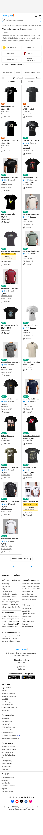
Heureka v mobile (7, 721)
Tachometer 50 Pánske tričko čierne (10, 141)
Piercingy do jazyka (8, 599)
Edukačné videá (6, 766)
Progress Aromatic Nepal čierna (10, 251)
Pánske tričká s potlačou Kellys (11, 616)
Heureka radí (5, 724)
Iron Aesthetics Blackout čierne (10, 177)
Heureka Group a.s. (25, 807)
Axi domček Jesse (28, 594)
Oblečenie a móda (27, 627)
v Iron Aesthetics (6, 185)
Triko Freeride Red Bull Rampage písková (32, 362)
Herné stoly (5, 584)
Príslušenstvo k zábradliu (9, 594)
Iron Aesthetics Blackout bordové (10, 288)
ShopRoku (5, 780)
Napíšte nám (21, 662)
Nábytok (25, 624)
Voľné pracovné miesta (9, 696)
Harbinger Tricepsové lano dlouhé (31, 584)
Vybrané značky (8, 613)
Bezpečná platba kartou (9, 736)
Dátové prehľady (7, 761)
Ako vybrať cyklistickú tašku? (11, 636)
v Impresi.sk (26, 148)
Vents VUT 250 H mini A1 (30, 597)
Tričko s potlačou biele (30, 325)
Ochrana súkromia (7, 733)
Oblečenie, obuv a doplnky (16, 25)
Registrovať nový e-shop (9, 749)
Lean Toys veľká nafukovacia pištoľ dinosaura (31, 586)
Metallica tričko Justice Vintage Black (32, 467)
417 (32, 566)
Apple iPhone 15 (27, 609)
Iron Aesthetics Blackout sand (32, 214)
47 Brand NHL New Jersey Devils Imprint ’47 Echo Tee (32, 436)
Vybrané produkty (29, 580)
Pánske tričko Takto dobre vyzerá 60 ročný (10, 467)
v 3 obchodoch (27, 185)
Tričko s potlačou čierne (31, 141)
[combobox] (21, 20)
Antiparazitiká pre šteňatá (10, 605)
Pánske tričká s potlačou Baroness (11, 619)
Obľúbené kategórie (9, 580)
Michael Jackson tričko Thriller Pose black (32, 177)
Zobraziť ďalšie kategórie (12, 64)
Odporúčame (27, 605)
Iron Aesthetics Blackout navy (32, 399)
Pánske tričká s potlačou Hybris (11, 627)
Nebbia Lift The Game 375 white (32, 502)
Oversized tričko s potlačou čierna (10, 399)
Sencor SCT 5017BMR (29, 599)
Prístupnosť (5, 710)
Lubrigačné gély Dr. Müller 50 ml (11, 607)
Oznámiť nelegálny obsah (9, 707)
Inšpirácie (5, 789)
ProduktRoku (6, 783)
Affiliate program (7, 763)
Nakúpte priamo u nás (8, 727)
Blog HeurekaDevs (7, 705)
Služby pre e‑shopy (7, 752)
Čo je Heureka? (6, 688)
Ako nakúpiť (5, 719)
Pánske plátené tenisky (9, 597)
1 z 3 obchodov (5, 262)
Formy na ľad (6, 586)
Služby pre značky (7, 758)
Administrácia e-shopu (8, 747)
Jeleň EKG (26, 106)
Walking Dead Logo (7, 436)
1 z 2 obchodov (27, 512)
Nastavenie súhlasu (8, 730)
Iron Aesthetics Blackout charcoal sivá (10, 362)
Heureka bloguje (7, 702)
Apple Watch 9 (26, 611)
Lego (24, 619)
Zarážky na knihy (7, 592)
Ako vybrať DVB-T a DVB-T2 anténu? (11, 639)
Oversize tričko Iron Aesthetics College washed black (10, 502)
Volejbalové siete (7, 589)
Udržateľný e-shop (7, 792)
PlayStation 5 (26, 616)
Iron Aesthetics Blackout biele (10, 539)
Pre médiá (5, 699)
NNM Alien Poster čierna (9, 214)
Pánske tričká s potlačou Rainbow (11, 622)
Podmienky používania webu (25, 809)
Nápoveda (5, 769)
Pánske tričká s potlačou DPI (10, 624)
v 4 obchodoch (27, 367)
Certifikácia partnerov (8, 786)
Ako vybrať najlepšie (9, 632)
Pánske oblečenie (30, 25)
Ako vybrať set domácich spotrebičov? (11, 641)
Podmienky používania (8, 693)
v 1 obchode (5, 111)
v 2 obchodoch (5, 219)
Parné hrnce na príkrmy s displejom (11, 602)
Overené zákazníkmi (8, 777)
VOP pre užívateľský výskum (10, 738)
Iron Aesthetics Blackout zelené (32, 251)
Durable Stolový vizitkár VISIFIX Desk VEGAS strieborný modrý (31, 589)
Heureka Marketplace (8, 755)
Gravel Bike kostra (7, 106)
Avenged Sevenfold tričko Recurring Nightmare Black (10, 325)
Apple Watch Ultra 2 (28, 614)
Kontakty (4, 691)
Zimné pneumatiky (28, 622)
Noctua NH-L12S (27, 592)
